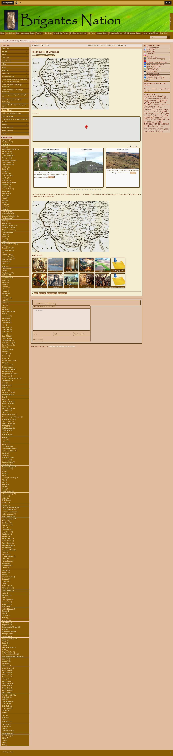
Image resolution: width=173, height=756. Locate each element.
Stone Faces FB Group (153, 66)
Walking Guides (7, 634)
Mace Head (5, 354)
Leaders (4, 570)
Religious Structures (8, 639)
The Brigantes (62, 293)
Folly (3, 480)
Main (2, 33)
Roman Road (6, 688)
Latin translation (7, 731)
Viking (14, 64)
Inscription (5, 726)
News (3, 629)
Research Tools (6, 421)
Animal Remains (7, 311)
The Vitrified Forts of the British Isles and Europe (125, 33)
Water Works (6, 736)
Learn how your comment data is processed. (62, 346)
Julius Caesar (6, 586)
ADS (148, 60)
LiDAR (4, 412)
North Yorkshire (86, 150)
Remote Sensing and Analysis (11, 417)
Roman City (5, 674)
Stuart (3, 200)
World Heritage (15, 41)
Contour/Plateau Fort (8, 449)
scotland (154, 126)
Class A (4, 263)
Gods (3, 397)
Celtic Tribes (51, 55)
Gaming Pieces (6, 340)
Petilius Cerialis (7, 588)
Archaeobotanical (7, 214)
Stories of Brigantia (8, 631)
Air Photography (7, 428)
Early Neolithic (6, 189)
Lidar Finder (150, 53)
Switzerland (5, 298)
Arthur (4, 574)
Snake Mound (6, 565)
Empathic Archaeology (9, 216)
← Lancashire (36, 113)
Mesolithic (5, 184)
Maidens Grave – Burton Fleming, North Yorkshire (106, 45)
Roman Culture (6, 668)
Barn (3, 471)
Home (3, 41)
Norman (4, 191)
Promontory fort (7, 457)
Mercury (4, 679)
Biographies (5, 625)
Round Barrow (6, 538)
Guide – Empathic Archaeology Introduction (14, 85)
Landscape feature (7, 519)
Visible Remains (7, 424)
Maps (3, 387)
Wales (4, 300)
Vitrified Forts (148, 130)
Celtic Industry (6, 701)
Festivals (4, 302)
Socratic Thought (7, 403)
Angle (4, 147)
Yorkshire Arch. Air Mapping (155, 59)
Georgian (5, 167)
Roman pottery (6, 683)
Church (4, 643)
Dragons (4, 611)
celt (163, 104)
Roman (14, 54)
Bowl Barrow (6, 525)
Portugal (4, 291)
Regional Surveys (7, 419)
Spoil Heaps (6, 721)
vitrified (166, 128)
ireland (153, 116)
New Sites (163, 33)
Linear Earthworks (8, 556)
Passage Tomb (6, 561)
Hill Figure (5, 554)
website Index (10, 33)
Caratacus (5, 581)
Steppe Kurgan (6, 543)
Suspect (4, 202)
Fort (3, 252)
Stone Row (5, 606)
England (158, 110)
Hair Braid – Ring (7, 343)
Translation (5, 724)
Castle (4, 246)
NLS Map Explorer (152, 48)
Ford (3, 740)
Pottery (4, 363)
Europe (4, 280)
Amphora (5, 309)
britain (154, 102)
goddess (158, 111)
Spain (3, 295)
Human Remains (7, 345)
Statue (4, 383)
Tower (4, 489)
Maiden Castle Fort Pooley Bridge (122, 150)
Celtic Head (5, 329)
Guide (4, 399)
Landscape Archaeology (9, 507)
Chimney (5, 496)
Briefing (4, 663)
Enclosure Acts (6, 278)
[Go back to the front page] (86, 19)
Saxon (14, 67)
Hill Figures (92, 33)
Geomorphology (7, 394)
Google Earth (150, 49)
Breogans (5, 579)
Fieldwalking (6, 430)
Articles (4, 661)
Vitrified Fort (14, 73)
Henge (4, 437)
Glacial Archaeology (8, 509)
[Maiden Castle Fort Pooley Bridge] (122, 164)
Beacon (4, 473)
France (4, 284)
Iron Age (14, 51)
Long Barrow (6, 532)
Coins (4, 719)
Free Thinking (6, 218)
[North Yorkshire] (86, 160)
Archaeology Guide (27, 33)
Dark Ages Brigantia (8, 160)
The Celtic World (7, 695)
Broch (4, 475)
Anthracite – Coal (7, 392)
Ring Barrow (6, 534)
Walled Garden (6, 491)
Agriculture (5, 140)
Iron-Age (4, 505)
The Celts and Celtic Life (78, 33)
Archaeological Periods (60, 33)
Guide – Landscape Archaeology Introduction (14, 90)
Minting (4, 717)
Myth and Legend (7, 609)
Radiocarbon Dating (8, 414)
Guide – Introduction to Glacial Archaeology (12, 101)
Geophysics (5, 410)
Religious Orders (7, 652)
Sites (18, 33)
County (4, 234)
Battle (3, 221)
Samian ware (6, 376)
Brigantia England (41, 55)
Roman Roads (6, 690)
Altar (3, 307)
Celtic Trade (5, 706)
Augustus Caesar (7, 577)
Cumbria (158, 108)
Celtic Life (5, 704)
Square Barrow (6, 541)
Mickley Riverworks (41, 45)
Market (4, 593)
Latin (3, 729)
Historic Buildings (7, 467)
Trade (3, 715)
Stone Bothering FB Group (155, 64)
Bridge (4, 738)
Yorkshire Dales (155, 132)
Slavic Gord (5, 460)
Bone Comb (5, 327)
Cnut (3, 583)
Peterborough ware (8, 369)
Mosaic (4, 358)
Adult (3, 347)
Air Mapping (6, 426)
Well (3, 744)
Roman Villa (6, 692)
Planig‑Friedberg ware (9, 374)
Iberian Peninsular (7, 131)
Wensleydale (157, 130)
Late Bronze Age (7, 155)
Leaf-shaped (6, 322)
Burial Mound (6, 547)
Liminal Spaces (6, 590)
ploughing (5, 144)
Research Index (102, 33)
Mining (4, 498)
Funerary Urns (6, 365)
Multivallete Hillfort (8, 451)
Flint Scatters (6, 338)
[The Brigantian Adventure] (170, 752)
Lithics (4, 432)
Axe (3, 325)
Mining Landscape (8, 514)
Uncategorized (6, 733)
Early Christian (14, 61)
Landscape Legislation (9, 512)
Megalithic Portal (151, 57)
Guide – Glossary (7, 116)
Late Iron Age (6, 175)
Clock (4, 334)
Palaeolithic (5, 193)
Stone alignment (7, 600)
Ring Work (5, 261)
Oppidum (5, 453)
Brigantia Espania (7, 127)
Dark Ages (14, 58)
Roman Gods (6, 677)
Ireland (4, 289)
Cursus (4, 552)
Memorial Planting (7, 647)
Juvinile (4, 351)
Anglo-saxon (6, 151)
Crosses (4, 645)
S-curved (5, 356)
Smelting (4, 502)
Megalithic (5, 595)
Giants (4, 613)
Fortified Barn (6, 255)
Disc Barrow (6, 529)
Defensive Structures (8, 244)
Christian (151, 106)
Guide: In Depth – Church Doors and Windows (13, 106)
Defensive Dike (7, 248)
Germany (5, 287)
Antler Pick (5, 318)
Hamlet (4, 236)
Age (146, 96)
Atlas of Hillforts (151, 71)
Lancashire (23, 41)
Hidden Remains (7, 408)
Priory (4, 650)
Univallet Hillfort (7, 462)
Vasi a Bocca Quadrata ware (11, 378)
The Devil (5, 615)
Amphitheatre (6, 469)
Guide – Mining (14, 110)
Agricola (4, 572)
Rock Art (5, 597)
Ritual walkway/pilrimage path (11, 656)
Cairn (3, 527)
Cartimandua (157, 104)
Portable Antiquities (152, 73)
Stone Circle (6, 602)
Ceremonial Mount (8, 550)
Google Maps (150, 51)
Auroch (4, 313)
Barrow (4, 521)
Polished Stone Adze (8, 360)
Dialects (4, 266)
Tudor (4, 205)
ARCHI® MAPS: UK (153, 70)
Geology (4, 390)
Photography (6, 434)
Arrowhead (5, 320)
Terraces (4, 568)
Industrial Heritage (7, 494)
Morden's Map (52, 293)
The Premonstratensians (9, 654)
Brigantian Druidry (8, 227)
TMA (148, 55)
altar (152, 96)
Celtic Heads (47, 33)
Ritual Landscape (7, 516)
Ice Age (4, 171)
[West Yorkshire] (50, 162)
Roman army (6, 670)
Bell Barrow (6, 523)
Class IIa (4, 442)
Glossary (4, 406)
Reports (39, 33)
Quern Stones (6, 380)
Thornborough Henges (150, 128)
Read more (97, 173)
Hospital (4, 484)
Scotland (4, 293)
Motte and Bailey (7, 259)
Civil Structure (6, 232)
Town (3, 239)
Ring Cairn (5, 536)
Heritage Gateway (152, 68)
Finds (3, 305)
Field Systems (6, 142)
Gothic (4, 169)
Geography (5, 385)
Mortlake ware (6, 371)
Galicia (14, 134)
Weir (3, 742)
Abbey (4, 641)
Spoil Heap (5, 500)
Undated (4, 207)
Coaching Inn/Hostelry (9, 478)
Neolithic (5, 187)
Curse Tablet (6, 336)
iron (160, 116)
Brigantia (4, 223)
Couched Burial (7, 349)
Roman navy (6, 681)
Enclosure (5, 275)
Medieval (14, 70)
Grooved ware (6, 367)
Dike (3, 270)
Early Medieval (6, 164)
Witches (4, 618)
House (4, 487)
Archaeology (6, 212)
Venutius (160, 128)
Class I (4, 439)
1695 (36, 293)
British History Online (153, 75)
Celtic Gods (5, 697)
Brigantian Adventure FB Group (156, 62)
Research (5, 665)
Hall (3, 482)
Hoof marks (5, 316)
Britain (4, 282)
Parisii (4, 712)
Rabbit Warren (6, 636)
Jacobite (4, 178)
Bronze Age (14, 48)
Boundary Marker (7, 545)
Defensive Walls (7, 250)
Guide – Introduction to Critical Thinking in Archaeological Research (15, 80)
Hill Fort (4, 444)
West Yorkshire (50, 150)
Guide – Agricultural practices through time (14, 96)
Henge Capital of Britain (150, 33)
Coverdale (149, 108)
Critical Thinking (7, 401)
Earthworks (5, 268)
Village (4, 241)
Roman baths (6, 672)
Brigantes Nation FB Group (155, 77)
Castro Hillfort (6, 446)
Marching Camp (7, 257)
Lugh (3, 699)
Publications (5, 623)
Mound (4, 559)
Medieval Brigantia (8, 182)
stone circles (5, 604)
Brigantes (5, 710)
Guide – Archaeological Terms (11, 113)
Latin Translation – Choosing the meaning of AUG (15, 120)
